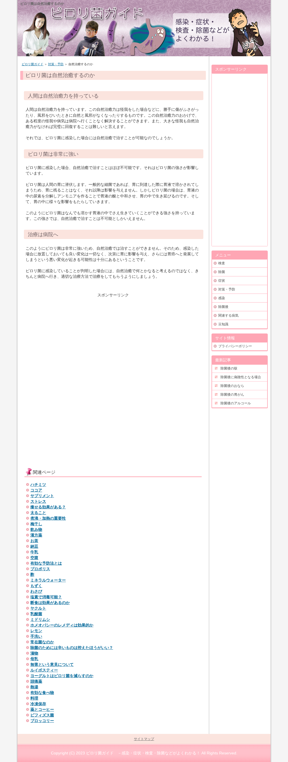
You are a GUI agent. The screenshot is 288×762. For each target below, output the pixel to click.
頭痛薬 (36, 681)
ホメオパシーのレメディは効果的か (61, 625)
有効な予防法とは (46, 563)
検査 (221, 263)
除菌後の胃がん (232, 394)
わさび (36, 591)
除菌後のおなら (232, 386)
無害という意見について (52, 664)
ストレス (38, 501)
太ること (38, 512)
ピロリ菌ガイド (32, 64)
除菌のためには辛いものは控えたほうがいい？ (71, 647)
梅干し (36, 524)
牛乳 (34, 552)
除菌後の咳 (228, 368)
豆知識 (223, 324)
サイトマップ (144, 739)
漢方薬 (36, 535)
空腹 (34, 557)
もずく (36, 585)
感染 (221, 298)
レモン (36, 630)
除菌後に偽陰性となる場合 (240, 377)
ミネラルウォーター (48, 580)
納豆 (34, 546)
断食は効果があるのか (50, 602)
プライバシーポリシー (235, 346)
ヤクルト (38, 608)
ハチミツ (38, 484)
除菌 (221, 272)
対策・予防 (56, 64)
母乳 (34, 659)
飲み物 (36, 529)
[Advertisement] (113, 337)
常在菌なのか (42, 642)
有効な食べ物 (42, 692)
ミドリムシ (40, 619)
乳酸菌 (36, 614)
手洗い (36, 636)
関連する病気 (228, 315)
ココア (36, 490)
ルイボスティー (44, 670)
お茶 (34, 540)
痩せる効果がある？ (48, 507)
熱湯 (34, 687)
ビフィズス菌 (42, 715)
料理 (34, 698)
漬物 (34, 653)
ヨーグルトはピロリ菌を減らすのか (61, 675)
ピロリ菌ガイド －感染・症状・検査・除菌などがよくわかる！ (143, 753)
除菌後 (223, 307)
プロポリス (40, 569)
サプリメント (42, 495)
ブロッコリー (42, 720)
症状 (221, 281)
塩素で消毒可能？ (46, 597)
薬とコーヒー (42, 709)
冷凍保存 (38, 704)
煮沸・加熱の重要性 (48, 518)
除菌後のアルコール (235, 403)
